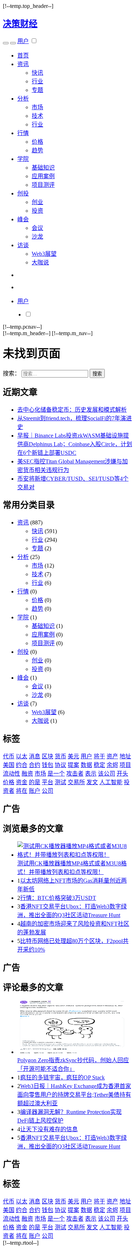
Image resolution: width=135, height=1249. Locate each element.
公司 (47, 791)
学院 (23, 159)
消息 (34, 756)
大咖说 (40, 262)
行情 (23, 133)
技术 (37, 116)
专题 (37, 90)
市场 (37, 107)
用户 (23, 41)
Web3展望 (44, 254)
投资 (37, 211)
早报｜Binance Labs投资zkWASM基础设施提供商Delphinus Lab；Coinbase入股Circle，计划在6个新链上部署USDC (74, 444)
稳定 (99, 765)
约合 (21, 765)
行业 (37, 81)
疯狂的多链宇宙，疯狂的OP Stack (62, 1077)
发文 (92, 782)
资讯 (23, 64)
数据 (86, 765)
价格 (37, 142)
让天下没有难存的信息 (49, 1129)
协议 (60, 765)
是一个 (56, 774)
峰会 (23, 219)
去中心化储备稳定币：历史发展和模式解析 (72, 410)
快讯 (37, 73)
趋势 (37, 150)
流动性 (11, 774)
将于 (99, 756)
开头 (122, 774)
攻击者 (75, 774)
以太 (21, 756)
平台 (47, 782)
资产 (112, 756)
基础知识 (43, 168)
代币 (8, 756)
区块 (47, 756)
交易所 (76, 782)
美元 (73, 756)
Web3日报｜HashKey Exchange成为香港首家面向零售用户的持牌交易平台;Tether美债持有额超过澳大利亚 (74, 1094)
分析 (23, 99)
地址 (125, 756)
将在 (21, 791)
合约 (34, 765)
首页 (23, 55)
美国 (8, 765)
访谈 (23, 245)
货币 (60, 756)
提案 (73, 765)
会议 (37, 228)
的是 (34, 782)
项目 (125, 765)
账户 (34, 791)
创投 (23, 193)
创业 (37, 202)
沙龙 (37, 236)
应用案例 (43, 176)
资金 (21, 782)
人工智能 (110, 782)
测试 (60, 782)
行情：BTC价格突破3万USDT (58, 898)
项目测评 (43, 185)
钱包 (47, 765)
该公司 (106, 774)
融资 (27, 774)
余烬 (112, 765)
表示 (90, 774)
